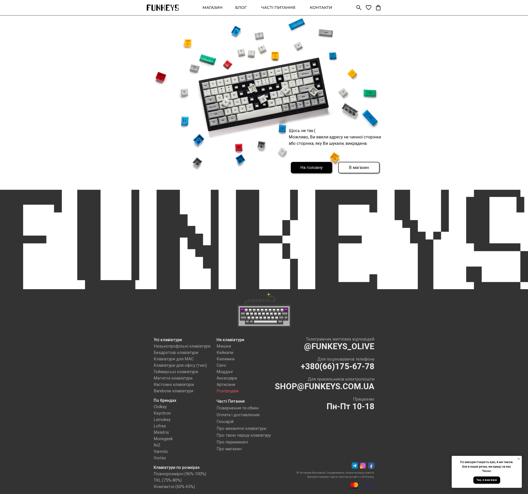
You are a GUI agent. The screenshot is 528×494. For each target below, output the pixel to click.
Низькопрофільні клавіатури (182, 346)
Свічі (221, 365)
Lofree (160, 425)
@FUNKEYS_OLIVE (339, 346)
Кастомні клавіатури (174, 384)
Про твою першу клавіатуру (244, 435)
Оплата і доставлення (238, 414)
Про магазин (229, 448)
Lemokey (162, 419)
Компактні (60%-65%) (174, 486)
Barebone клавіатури (173, 390)
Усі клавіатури (168, 339)
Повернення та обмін (238, 408)
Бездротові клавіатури (176, 352)
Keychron (162, 413)
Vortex (160, 457)
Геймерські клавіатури (176, 371)
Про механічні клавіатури (241, 428)
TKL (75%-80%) (168, 480)
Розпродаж (228, 390)
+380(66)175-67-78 (337, 366)
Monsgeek (163, 438)
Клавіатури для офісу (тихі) (180, 365)
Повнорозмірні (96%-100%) (180, 473)
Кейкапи (225, 352)
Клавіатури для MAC (174, 358)
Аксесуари (227, 378)
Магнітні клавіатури (173, 378)
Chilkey (160, 406)
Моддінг (225, 371)
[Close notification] (519, 459)
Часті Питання (231, 401)
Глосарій (225, 421)
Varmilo (161, 451)
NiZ (157, 445)
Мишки (224, 346)
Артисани (226, 384)
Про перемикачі (232, 442)
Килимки (226, 358)
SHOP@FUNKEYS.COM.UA (324, 386)
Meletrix (161, 432)
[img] (162, 8)
